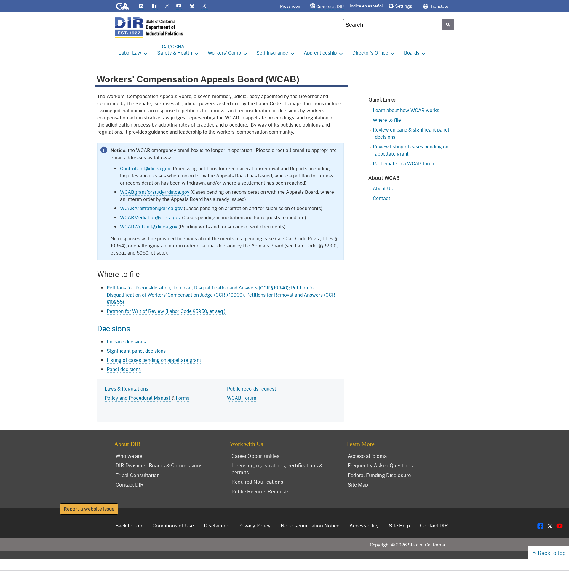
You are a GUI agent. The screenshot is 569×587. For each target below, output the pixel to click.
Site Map (358, 484)
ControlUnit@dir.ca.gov (145, 168)
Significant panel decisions (136, 350)
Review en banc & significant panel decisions (411, 133)
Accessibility (364, 525)
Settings (403, 6)
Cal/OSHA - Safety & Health (174, 49)
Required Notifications (257, 481)
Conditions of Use (173, 525)
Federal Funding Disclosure (379, 475)
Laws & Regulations (126, 388)
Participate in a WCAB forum (404, 163)
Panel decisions (124, 369)
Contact (381, 198)
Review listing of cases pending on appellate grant (410, 150)
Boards (411, 52)
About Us (383, 188)
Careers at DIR (330, 6)
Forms (182, 397)
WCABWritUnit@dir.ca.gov (148, 226)
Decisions (113, 328)
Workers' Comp (224, 52)
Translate (438, 6)
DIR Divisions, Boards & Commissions (159, 465)
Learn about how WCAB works (406, 110)
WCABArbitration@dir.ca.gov (151, 208)
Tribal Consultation (138, 475)
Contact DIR (130, 484)
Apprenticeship (320, 52)
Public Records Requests (260, 491)
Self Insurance (272, 52)
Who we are (129, 455)
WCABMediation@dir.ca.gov (150, 217)
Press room (290, 6)
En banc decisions (126, 341)
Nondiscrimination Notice (310, 525)
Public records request (251, 388)
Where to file (387, 119)
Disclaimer (216, 525)
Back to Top (128, 525)
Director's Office (370, 52)
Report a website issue (89, 509)
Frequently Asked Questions (380, 465)
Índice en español (366, 6)
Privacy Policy (254, 525)
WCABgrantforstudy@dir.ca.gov (154, 191)
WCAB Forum (241, 397)
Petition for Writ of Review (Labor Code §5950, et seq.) (166, 311)
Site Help (399, 525)
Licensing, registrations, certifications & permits (277, 469)
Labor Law (130, 52)
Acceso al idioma (367, 455)
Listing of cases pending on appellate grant (154, 359)
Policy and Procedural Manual (138, 397)
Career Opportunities (255, 455)
